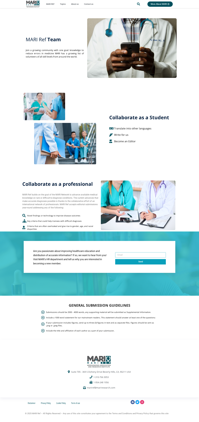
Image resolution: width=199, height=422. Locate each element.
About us (75, 4)
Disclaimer (31, 403)
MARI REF (50, 4)
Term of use (75, 403)
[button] (138, 4)
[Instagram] (142, 402)
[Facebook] (133, 402)
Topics (63, 4)
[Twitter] (137, 402)
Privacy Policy (46, 403)
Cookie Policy (61, 403)
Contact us (88, 4)
